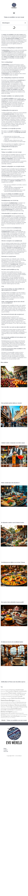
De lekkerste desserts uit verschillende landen (12, 642)
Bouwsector (3, 691)
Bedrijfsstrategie (20, 689)
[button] (14, 13)
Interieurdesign (8, 700)
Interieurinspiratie (12, 702)
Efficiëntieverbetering (10, 694)
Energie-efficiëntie (20, 694)
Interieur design (17, 700)
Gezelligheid (3, 696)
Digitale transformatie (20, 691)
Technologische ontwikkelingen (10, 716)
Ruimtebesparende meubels (8, 713)
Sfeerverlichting (16, 714)
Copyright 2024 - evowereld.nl (14, 755)
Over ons (6, 751)
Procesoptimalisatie (18, 709)
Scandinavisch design (9, 714)
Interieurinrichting (4, 702)
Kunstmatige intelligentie (7, 705)
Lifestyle (3, 720)
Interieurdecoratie (18, 698)
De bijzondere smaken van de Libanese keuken (12, 522)
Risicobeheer (15, 711)
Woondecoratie (8, 717)
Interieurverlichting (5, 703)
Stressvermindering (23, 714)
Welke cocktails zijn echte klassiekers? (10, 482)
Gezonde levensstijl (11, 696)
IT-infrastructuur (22, 703)
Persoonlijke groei (16, 708)
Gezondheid (8, 698)
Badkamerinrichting (5, 689)
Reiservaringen (6, 711)
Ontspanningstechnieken (6, 708)
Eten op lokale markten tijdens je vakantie (11, 403)
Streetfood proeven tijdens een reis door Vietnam (13, 562)
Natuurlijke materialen (12, 706)
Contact (5, 750)
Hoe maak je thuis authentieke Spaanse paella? (12, 602)
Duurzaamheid (4, 693)
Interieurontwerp (21, 702)
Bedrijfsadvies (12, 689)
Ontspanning (23, 706)
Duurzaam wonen (14, 693)
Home (5, 748)
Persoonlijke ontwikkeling (7, 709)
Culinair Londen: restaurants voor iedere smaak (13, 442)
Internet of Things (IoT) (14, 703)
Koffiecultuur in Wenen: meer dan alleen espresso (13, 681)
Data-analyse (9, 691)
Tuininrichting (23, 716)
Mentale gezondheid (20, 705)
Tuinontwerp (3, 717)
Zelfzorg (13, 717)
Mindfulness (3, 706)
